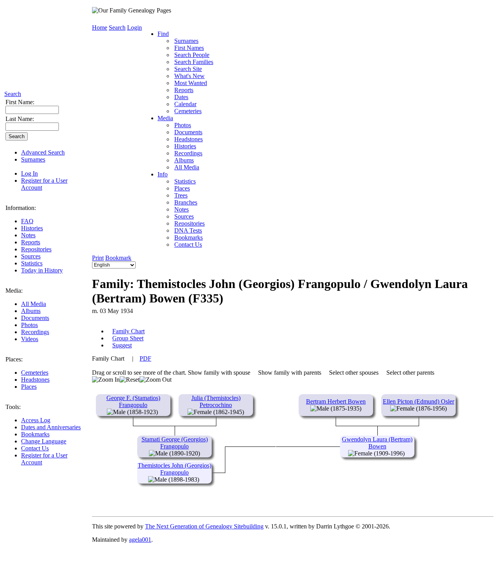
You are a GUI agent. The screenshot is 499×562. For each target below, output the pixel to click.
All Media (33, 304)
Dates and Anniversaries (51, 427)
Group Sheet (127, 338)
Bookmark (118, 257)
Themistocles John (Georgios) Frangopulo (174, 469)
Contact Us (35, 448)
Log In (29, 173)
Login (134, 27)
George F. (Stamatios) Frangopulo (133, 401)
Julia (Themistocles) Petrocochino (216, 401)
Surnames (33, 159)
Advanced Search (43, 152)
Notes (28, 235)
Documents (35, 318)
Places (29, 386)
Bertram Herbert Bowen (336, 401)
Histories (32, 228)
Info (162, 174)
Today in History (42, 270)
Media (165, 118)
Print (98, 257)
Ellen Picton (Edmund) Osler (418, 401)
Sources (31, 256)
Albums (31, 311)
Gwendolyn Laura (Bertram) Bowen (377, 443)
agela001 (140, 539)
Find (163, 33)
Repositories (36, 249)
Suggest (122, 345)
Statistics (31, 263)
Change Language (43, 441)
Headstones (35, 379)
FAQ (27, 221)
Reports (30, 242)
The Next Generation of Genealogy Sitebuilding (204, 526)
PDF (145, 358)
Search (12, 94)
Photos (29, 325)
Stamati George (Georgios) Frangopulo (175, 443)
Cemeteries (34, 372)
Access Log (35, 420)
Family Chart (128, 331)
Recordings (35, 332)
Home (99, 27)
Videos (29, 339)
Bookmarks (35, 434)
